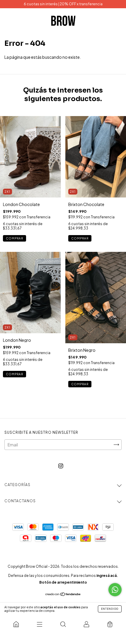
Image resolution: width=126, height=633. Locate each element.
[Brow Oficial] (16, 624)
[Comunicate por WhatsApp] (115, 589)
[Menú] (39, 624)
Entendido (109, 608)
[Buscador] (63, 624)
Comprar (14, 238)
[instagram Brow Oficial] (61, 465)
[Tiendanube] (63, 594)
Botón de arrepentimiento (63, 582)
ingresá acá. (107, 575)
